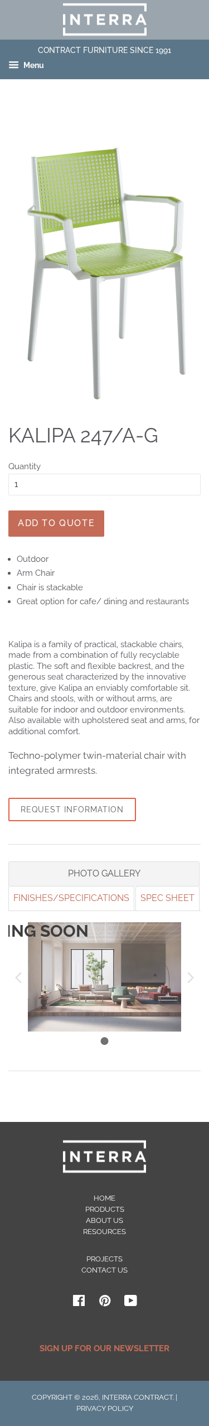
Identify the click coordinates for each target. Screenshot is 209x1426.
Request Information (72, 809)
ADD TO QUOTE (56, 523)
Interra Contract (137, 1397)
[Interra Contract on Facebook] (78, 1303)
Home (104, 1198)
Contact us (104, 1270)
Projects (104, 1259)
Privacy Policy (104, 1408)
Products (104, 1209)
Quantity (24, 466)
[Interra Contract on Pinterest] (105, 1303)
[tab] (104, 873)
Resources (104, 1231)
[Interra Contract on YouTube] (130, 1303)
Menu (33, 65)
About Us (104, 1220)
